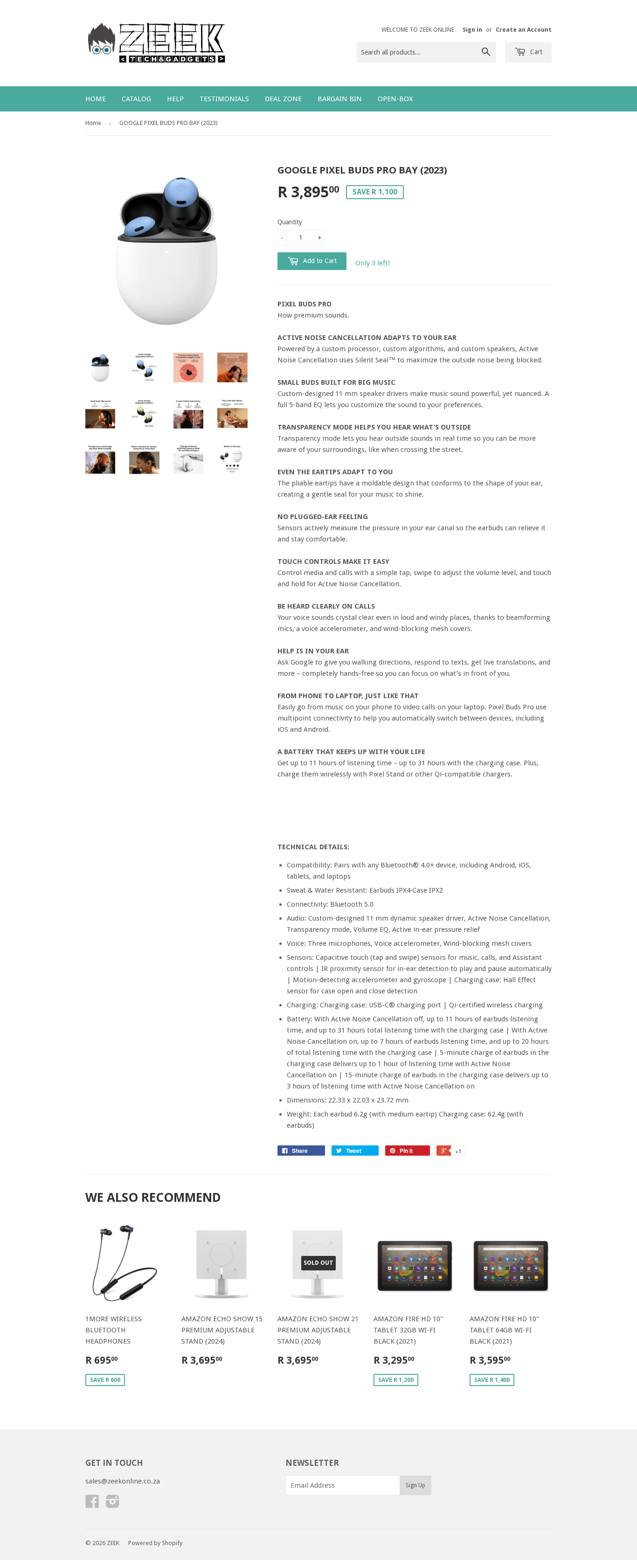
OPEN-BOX (395, 99)
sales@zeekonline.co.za (122, 1481)
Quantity (289, 222)
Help (175, 99)
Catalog (136, 99)
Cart (535, 51)
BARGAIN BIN (340, 99)
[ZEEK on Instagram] (113, 1504)
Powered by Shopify (155, 1542)
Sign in (472, 29)
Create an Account (524, 29)
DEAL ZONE (283, 99)
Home (95, 99)
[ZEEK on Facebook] (92, 1504)
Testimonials (224, 99)
